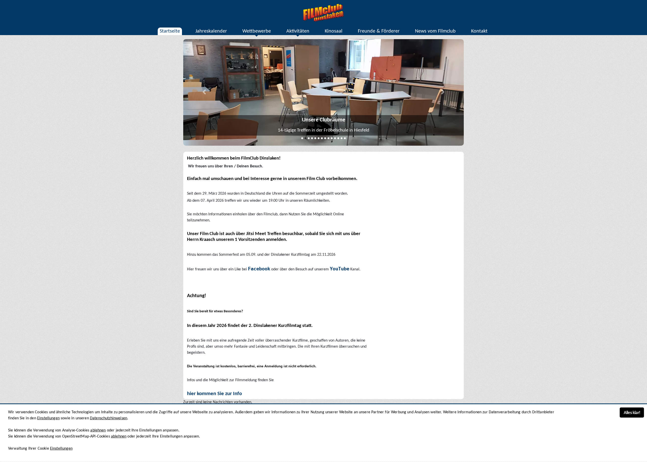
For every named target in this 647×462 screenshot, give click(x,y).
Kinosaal (333, 31)
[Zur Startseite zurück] (323, 12)
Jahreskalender (211, 31)
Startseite (170, 31)
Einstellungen (48, 418)
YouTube (339, 268)
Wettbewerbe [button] (256, 31)
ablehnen (98, 430)
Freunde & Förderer (379, 31)
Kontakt (479, 31)
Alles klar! (632, 412)
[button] (204, 92)
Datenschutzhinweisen (108, 418)
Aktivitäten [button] (297, 31)
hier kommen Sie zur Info (214, 393)
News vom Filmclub (435, 31)
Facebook (259, 268)
